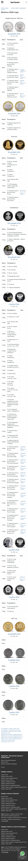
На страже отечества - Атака (11, 377)
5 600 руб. (23, 474)
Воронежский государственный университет (11, 351)
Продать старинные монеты (8, 783)
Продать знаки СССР (6, 789)
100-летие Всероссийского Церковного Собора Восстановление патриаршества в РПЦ (16, 234)
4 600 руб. (23, 510)
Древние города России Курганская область (14, 128)
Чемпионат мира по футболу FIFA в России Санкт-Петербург (12, 518)
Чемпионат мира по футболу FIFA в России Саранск (12, 525)
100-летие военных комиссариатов (12, 607)
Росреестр (10, 611)
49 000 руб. (23, 192)
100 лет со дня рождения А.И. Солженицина (11, 561)
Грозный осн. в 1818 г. (13, 317)
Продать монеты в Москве (10, 793)
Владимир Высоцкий (13, 276)
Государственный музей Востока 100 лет (16, 280)
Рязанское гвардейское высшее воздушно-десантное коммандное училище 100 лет (12, 403)
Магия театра (11, 373)
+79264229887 (4, 821)
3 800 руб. (23, 531)
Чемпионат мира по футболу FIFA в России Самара (12, 510)
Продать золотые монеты (7, 780)
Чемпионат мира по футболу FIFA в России (12, 192)
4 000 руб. (23, 517)
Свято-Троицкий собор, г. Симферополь (13, 410)
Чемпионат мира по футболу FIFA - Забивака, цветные (12, 71)
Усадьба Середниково (13, 287)
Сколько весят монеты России (8, 740)
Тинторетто (10, 284)
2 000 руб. (22, 579)
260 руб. (22, 82)
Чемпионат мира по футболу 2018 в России (12, 448)
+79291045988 (4, 852)
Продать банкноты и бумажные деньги (10, 785)
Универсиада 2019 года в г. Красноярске (12, 436)
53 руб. (22, 95)
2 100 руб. (23, 448)
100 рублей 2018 (14, 223)
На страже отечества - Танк (11, 395)
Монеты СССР (4, 762)
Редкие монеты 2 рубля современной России (11, 738)
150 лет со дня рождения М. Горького (12, 566)
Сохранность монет (5, 732)
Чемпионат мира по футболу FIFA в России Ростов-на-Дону (12, 503)
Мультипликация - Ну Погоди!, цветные (12, 58)
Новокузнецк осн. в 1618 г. (12, 340)
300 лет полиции (12, 273)
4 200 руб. (23, 495)
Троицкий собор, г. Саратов (12, 431)
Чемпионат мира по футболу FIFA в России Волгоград (12, 455)
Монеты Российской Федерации (9, 763)
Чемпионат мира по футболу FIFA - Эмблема (12, 88)
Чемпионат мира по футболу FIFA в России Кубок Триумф (13, 481)
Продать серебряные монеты (8, 781)
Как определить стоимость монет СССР (10, 728)
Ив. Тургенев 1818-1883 (12, 322)
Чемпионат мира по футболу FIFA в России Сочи (12, 531)
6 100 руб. (23, 487)
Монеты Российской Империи (8, 760)
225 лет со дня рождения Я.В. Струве (11, 578)
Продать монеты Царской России (9, 778)
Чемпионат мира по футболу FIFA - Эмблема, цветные (12, 95)
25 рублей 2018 (14, 34)
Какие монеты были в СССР (7, 741)
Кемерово (10, 370)
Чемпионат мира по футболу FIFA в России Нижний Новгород (12, 495)
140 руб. (23, 70)
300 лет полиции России (12, 327)
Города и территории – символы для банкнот (16, 240)
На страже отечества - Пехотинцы (10, 383)
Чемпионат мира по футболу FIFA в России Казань (12, 468)
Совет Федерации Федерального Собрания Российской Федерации (13, 425)
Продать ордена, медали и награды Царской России (14, 787)
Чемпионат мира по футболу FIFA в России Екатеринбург (12, 461)
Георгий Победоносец (10, 170)
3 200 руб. (23, 525)
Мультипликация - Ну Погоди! (12, 53)
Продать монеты (6, 771)
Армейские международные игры (12, 48)
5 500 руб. (23, 461)
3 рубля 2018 (14, 304)
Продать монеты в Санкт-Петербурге (13, 826)
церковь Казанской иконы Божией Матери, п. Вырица (13, 442)
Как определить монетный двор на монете (10, 730)
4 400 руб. (23, 455)
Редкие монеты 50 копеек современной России (11, 737)
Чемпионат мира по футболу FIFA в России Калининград (12, 474)
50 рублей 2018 (14, 152)
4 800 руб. (23, 468)
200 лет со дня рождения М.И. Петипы (11, 572)
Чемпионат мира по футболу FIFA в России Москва (12, 487)
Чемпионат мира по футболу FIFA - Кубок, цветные (13, 82)
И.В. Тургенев (11, 269)
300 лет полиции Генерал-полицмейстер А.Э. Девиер (12, 164)
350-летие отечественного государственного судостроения (11, 334)
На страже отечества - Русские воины (12, 390)
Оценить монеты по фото (22, 857)
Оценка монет (4, 774)
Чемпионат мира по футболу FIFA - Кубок (12, 76)
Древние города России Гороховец (14, 123)
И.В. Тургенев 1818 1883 (12, 180)
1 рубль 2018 (14, 597)
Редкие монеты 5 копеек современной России (11, 734)
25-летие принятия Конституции (12, 44)
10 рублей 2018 (14, 114)
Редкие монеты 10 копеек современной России (11, 735)
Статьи (2, 767)
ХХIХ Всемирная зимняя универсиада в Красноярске (12, 186)
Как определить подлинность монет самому (11, 731)
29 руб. (22, 76)
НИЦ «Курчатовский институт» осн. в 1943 (13, 345)
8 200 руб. (23, 481)
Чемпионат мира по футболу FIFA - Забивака (12, 64)
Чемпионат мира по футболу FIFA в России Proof (12, 199)
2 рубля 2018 (14, 550)
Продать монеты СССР (6, 776)
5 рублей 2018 (14, 660)
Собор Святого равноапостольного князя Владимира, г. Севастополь (12, 417)
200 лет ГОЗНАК (12, 266)
